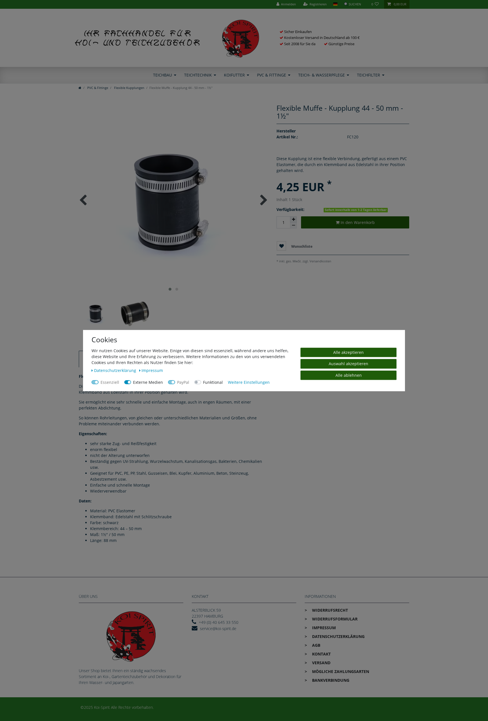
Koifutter (234, 75)
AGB (315, 645)
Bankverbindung (330, 680)
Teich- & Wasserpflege (321, 75)
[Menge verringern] (293, 225)
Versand (320, 662)
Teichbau (162, 75)
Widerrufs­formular (334, 619)
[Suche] (354, 4)
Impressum (323, 627)
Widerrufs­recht (329, 610)
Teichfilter (368, 75)
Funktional (213, 382)
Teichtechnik (198, 75)
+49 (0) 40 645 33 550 (218, 622)
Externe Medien (148, 382)
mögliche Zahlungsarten (340, 671)
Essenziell (110, 382)
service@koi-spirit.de (218, 628)
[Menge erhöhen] (293, 219)
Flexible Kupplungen (128, 88)
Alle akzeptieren (348, 352)
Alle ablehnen (349, 375)
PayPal (183, 382)
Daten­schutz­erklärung (338, 636)
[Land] (335, 4)
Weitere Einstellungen (249, 382)
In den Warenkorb (357, 222)
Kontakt (321, 654)
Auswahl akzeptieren (348, 363)
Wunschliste (301, 246)
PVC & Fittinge (271, 75)
